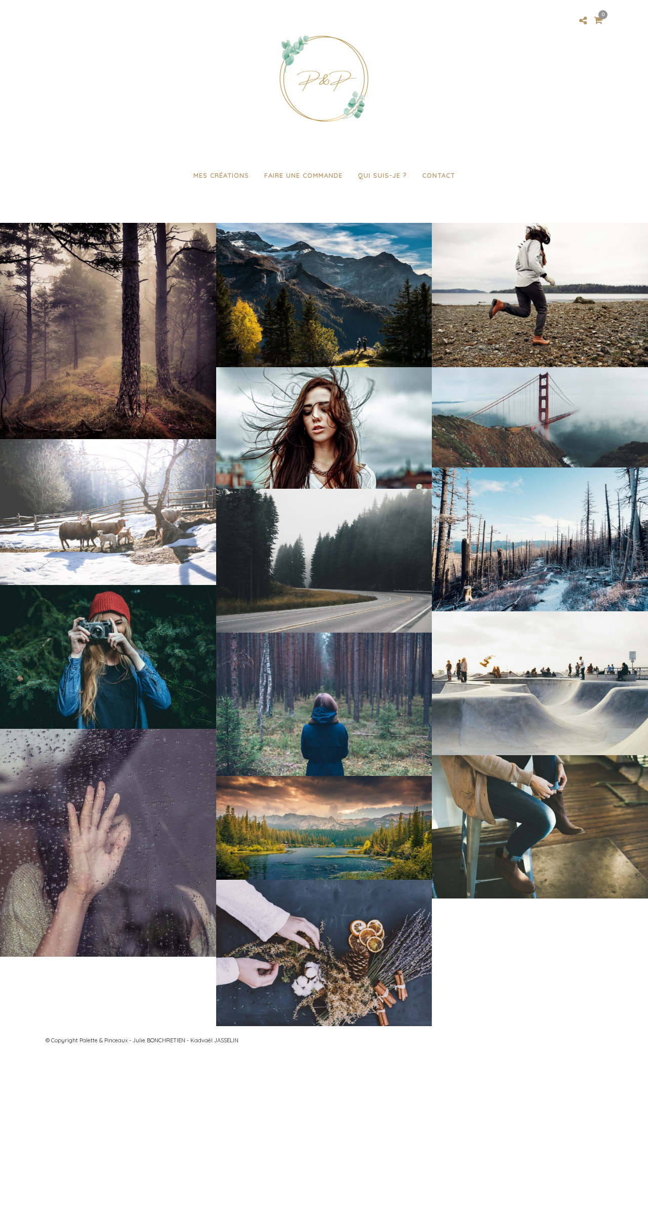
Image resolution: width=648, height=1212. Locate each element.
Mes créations (221, 175)
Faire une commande (303, 175)
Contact (438, 175)
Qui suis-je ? (382, 175)
